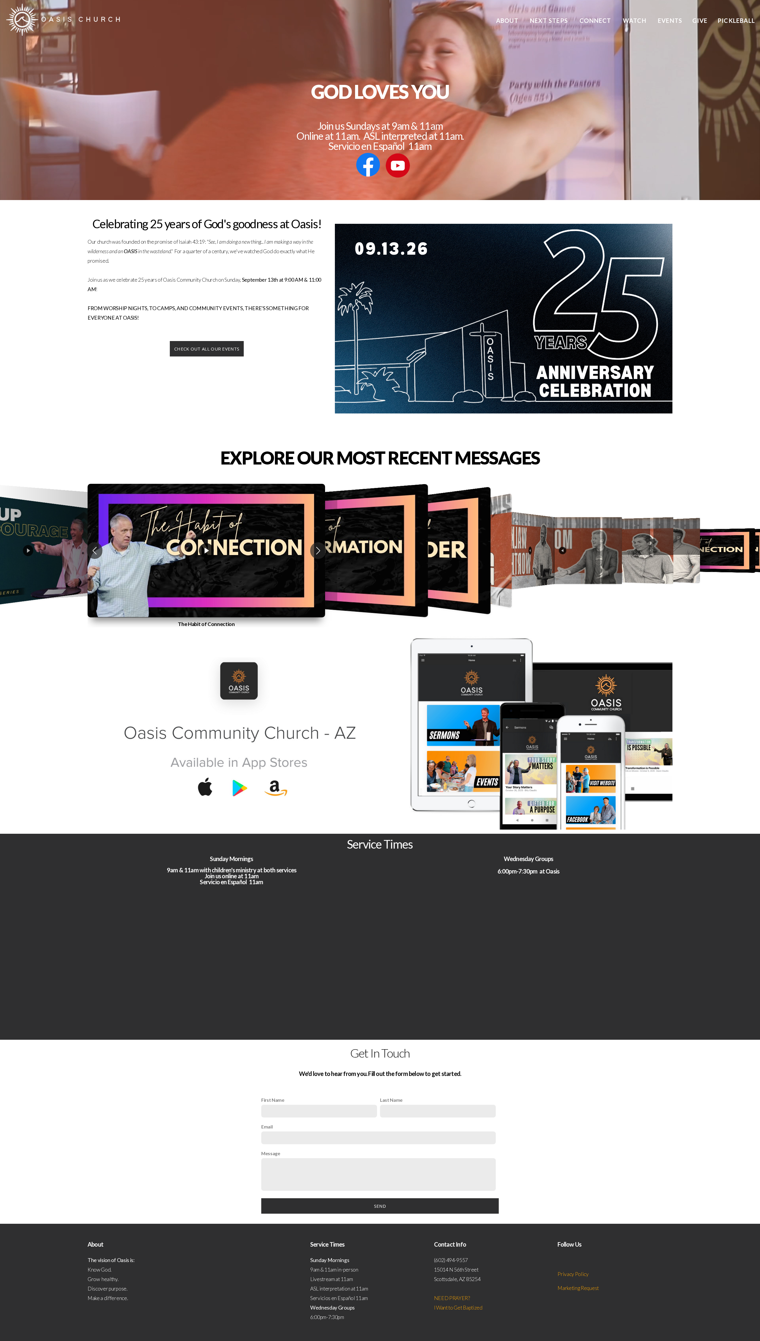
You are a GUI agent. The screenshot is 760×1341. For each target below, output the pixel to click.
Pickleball (736, 20)
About (508, 20)
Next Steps (549, 20)
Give (699, 20)
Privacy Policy (573, 1274)
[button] (95, 550)
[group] (206, 550)
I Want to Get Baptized (458, 1307)
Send (380, 1206)
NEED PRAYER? (452, 1298)
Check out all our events (206, 349)
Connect (596, 20)
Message (270, 1153)
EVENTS (670, 20)
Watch (635, 20)
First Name (272, 1100)
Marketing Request (578, 1288)
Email (267, 1126)
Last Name (391, 1100)
